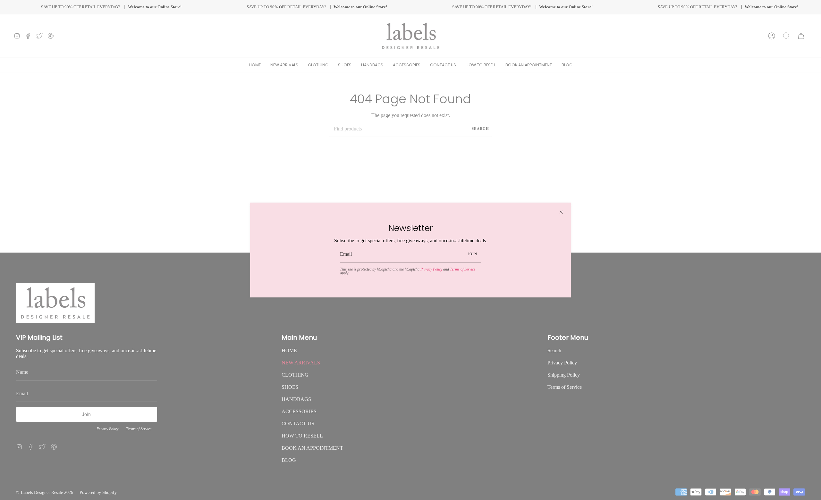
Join (472, 254)
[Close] (561, 212)
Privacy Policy (431, 269)
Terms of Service (462, 269)
